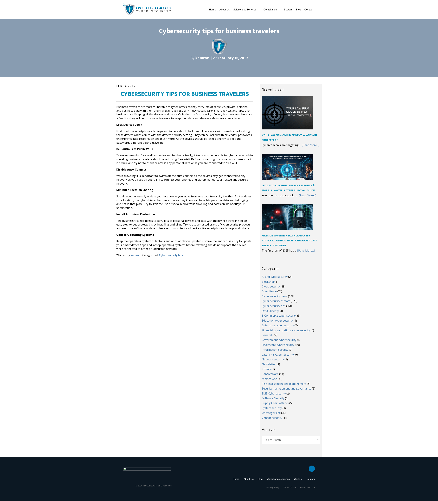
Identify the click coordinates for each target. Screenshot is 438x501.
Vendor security (272, 418)
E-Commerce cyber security (279, 315)
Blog (298, 9)
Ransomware (270, 374)
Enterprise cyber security (278, 325)
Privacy (266, 369)
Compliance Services (278, 479)
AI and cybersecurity (275, 277)
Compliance (270, 9)
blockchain (268, 282)
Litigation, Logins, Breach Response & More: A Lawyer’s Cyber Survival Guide (288, 188)
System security (272, 408)
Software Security (273, 398)
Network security (273, 359)
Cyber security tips (171, 255)
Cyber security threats (276, 301)
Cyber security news (274, 296)
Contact (308, 9)
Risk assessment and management (284, 384)
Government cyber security (279, 340)
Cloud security (271, 286)
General (267, 335)
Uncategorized (271, 413)
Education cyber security (277, 320)
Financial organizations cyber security (286, 330)
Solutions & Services (244, 9)
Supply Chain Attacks (275, 403)
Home (212, 9)
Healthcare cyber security (278, 345)
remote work (270, 379)
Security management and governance (286, 388)
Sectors (288, 9)
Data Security (270, 311)
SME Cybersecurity (274, 393)
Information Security (275, 350)
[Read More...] (310, 145)
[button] (246, 9)
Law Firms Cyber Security (278, 354)
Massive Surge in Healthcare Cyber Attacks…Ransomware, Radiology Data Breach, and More (289, 240)
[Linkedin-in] (312, 469)
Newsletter (269, 364)
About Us (224, 9)
